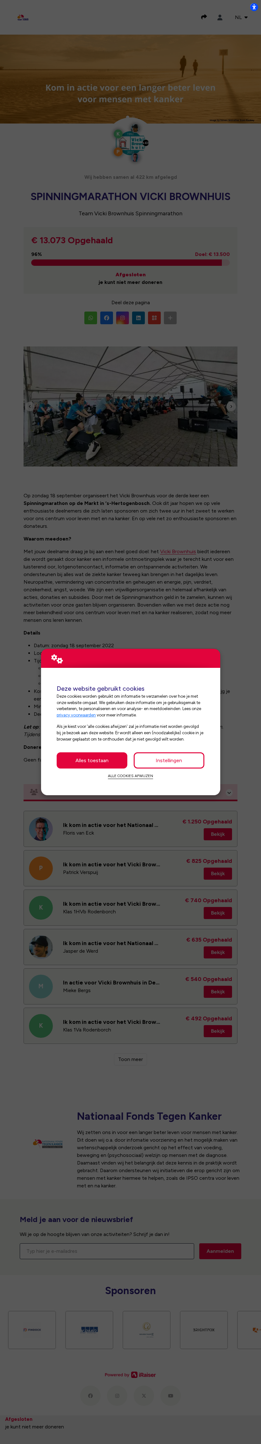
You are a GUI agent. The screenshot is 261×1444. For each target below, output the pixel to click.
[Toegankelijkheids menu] (254, 7)
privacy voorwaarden (76, 714)
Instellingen (169, 760)
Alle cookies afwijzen (130, 776)
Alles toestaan (92, 760)
